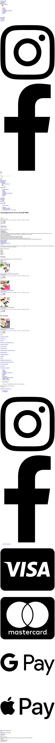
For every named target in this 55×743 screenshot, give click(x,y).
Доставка (4, 9)
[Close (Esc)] (0, 217)
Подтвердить (3, 231)
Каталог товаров (6, 189)
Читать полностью (3, 240)
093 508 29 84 (2, 2)
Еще (1, 261)
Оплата (4, 8)
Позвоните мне (3, 180)
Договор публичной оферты (8, 377)
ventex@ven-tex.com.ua (7, 543)
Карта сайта (5, 376)
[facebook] (27, 542)
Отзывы (4, 12)
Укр (1, 172)
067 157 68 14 (2, 1)
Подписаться (2, 386)
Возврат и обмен (6, 378)
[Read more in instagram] (27, 83)
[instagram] (27, 454)
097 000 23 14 (7, 183)
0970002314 (5, 4)
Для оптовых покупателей (7, 10)
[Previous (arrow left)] (0, 218)
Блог (3, 13)
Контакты (4, 11)
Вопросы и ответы (6, 379)
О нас (4, 7)
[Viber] (2, 183)
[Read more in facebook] (27, 170)
